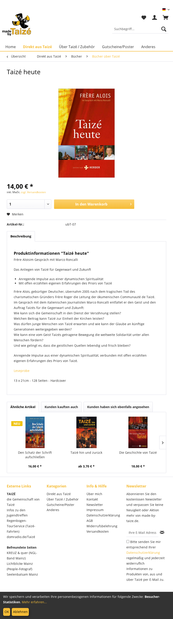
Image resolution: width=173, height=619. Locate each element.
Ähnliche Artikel (22, 407)
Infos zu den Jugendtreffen (17, 513)
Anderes (53, 510)
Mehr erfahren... (34, 602)
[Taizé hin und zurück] (86, 432)
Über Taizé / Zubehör (63, 499)
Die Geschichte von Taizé (138, 452)
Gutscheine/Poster (60, 505)
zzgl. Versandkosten (33, 192)
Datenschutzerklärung (103, 515)
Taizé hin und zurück (86, 452)
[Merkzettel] (143, 17)
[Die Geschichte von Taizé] (138, 432)
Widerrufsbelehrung (101, 526)
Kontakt (92, 499)
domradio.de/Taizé (21, 537)
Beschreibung (20, 236)
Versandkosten (97, 531)
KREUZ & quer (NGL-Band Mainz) (22, 555)
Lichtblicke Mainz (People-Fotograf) (20, 566)
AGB (89, 520)
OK (7, 612)
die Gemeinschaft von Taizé (23, 502)
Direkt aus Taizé (59, 494)
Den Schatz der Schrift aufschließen (35, 454)
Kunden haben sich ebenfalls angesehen (118, 407)
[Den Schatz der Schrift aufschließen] (35, 432)
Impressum (95, 510)
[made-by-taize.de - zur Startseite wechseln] (16, 24)
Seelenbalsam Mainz (22, 574)
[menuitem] (140, 29)
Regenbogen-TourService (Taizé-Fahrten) (21, 526)
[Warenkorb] (165, 17)
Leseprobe (22, 371)
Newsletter (94, 505)
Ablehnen (20, 612)
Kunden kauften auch (61, 407)
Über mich (94, 494)
